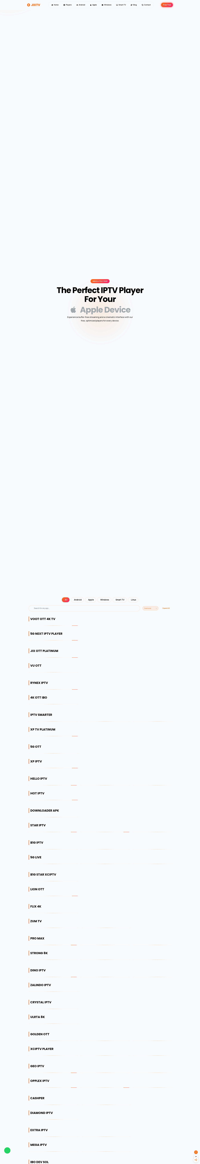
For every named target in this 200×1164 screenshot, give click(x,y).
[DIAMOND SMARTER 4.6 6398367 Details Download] (54, 1119)
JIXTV (35, 5)
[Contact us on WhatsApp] (7, 1150)
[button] (100, 619)
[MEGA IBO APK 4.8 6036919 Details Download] (54, 1151)
